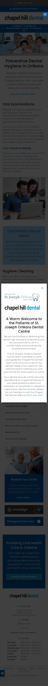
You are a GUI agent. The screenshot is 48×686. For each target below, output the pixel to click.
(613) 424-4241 (35, 395)
